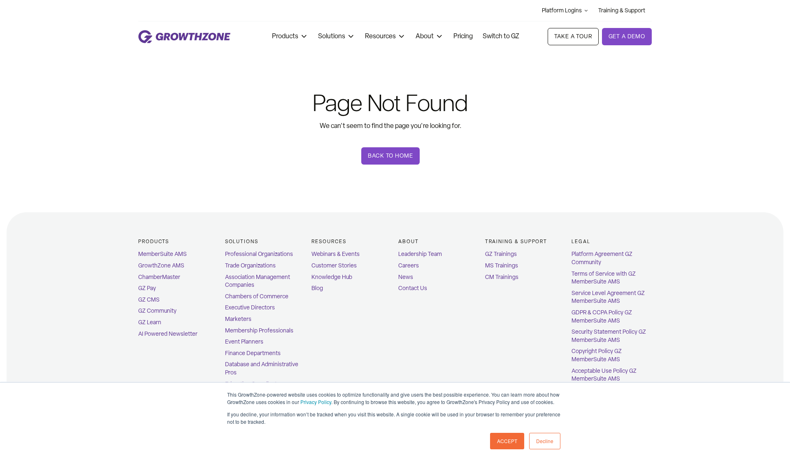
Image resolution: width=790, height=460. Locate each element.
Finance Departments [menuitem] (253, 353)
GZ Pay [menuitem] (147, 288)
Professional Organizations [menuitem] (259, 254)
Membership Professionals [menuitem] (259, 330)
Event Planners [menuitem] (244, 341)
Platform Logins (562, 10)
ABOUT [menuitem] (408, 241)
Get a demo (627, 36)
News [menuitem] (405, 277)
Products (285, 36)
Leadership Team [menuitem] (420, 254)
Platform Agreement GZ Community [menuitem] (602, 258)
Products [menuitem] (153, 241)
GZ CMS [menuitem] (149, 299)
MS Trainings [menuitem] (501, 265)
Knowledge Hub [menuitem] (331, 277)
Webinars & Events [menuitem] (335, 254)
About (425, 36)
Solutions (331, 36)
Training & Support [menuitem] (516, 241)
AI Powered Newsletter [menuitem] (168, 333)
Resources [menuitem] (328, 241)
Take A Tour (573, 36)
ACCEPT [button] (507, 440)
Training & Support (621, 10)
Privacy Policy (315, 401)
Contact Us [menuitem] (412, 288)
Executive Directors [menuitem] (250, 307)
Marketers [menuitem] (238, 319)
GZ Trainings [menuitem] (501, 254)
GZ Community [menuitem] (157, 310)
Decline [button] (544, 440)
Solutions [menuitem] (241, 241)
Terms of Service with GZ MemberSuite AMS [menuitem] (604, 278)
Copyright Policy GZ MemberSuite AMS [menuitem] (597, 355)
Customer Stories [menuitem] (334, 265)
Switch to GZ (501, 36)
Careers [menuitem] (408, 265)
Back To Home (390, 155)
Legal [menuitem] (581, 241)
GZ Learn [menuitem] (149, 322)
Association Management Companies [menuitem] (257, 281)
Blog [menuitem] (317, 288)
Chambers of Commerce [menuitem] (256, 296)
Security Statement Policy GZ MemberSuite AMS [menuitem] (609, 336)
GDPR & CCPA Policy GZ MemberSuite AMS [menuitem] (602, 316)
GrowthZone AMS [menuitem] (161, 265)
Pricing (463, 36)
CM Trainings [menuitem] (501, 277)
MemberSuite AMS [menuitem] (162, 254)
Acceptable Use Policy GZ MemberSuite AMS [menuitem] (604, 375)
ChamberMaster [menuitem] (159, 277)
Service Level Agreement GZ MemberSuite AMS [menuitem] (608, 297)
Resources (380, 36)
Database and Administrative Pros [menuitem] (261, 368)
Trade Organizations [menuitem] (250, 265)
